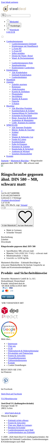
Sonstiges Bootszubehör (22, 154)
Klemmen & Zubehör (21, 146)
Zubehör (10, 82)
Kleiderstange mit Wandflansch (25, 46)
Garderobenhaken (19, 77)
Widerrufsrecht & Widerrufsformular (23, 351)
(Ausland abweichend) (10, 200)
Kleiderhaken (12, 70)
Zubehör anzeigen (19, 84)
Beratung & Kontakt (16, 427)
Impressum (12, 343)
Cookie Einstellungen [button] (17, 365)
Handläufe (10, 80)
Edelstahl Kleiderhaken (21, 75)
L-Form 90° (17, 48)
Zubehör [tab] (4, 239)
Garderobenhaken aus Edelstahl (21, 432)
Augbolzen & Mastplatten (22, 120)
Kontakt (9, 156)
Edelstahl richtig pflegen (18, 420)
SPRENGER (12, 125)
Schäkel (15, 132)
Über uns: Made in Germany (20, 425)
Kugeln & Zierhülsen (21, 91)
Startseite (5, 161)
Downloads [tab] (6, 242)
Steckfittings (17, 96)
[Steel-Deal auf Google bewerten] (9, 337)
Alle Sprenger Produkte (22, 127)
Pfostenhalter (17, 94)
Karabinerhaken (18, 142)
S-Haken (15, 103)
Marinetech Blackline (20, 161)
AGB (10, 348)
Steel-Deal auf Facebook (11, 394)
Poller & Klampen (19, 144)
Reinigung (16, 87)
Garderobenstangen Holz (22, 63)
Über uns (12, 346)
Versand (24, 205)
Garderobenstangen (14, 41)
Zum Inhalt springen (9, 2)
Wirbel (14, 135)
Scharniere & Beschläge (22, 115)
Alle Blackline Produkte (22, 108)
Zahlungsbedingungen (17, 360)
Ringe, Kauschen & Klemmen (24, 118)
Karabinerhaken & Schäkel (23, 111)
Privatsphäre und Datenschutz (20, 353)
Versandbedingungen (17, 358)
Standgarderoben (19, 65)
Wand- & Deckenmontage (23, 58)
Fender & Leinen (19, 139)
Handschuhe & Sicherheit (22, 149)
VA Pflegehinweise (9, 399)
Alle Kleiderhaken (19, 72)
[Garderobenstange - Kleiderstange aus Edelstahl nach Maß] (14, 12)
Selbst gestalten (18, 53)
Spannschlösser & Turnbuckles (25, 113)
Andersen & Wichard (21, 151)
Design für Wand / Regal (22, 56)
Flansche (15, 101)
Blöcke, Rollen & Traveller (23, 130)
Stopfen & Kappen (20, 99)
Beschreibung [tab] (7, 237)
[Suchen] (3, 15)
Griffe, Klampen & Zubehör (23, 123)
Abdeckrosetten (18, 89)
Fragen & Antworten (16, 355)
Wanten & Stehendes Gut (22, 137)
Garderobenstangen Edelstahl (24, 44)
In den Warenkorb (9, 226)
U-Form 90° (17, 51)
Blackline (10, 106)
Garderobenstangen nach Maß (20, 430)
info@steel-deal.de (13, 413)
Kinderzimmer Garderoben (23, 68)
